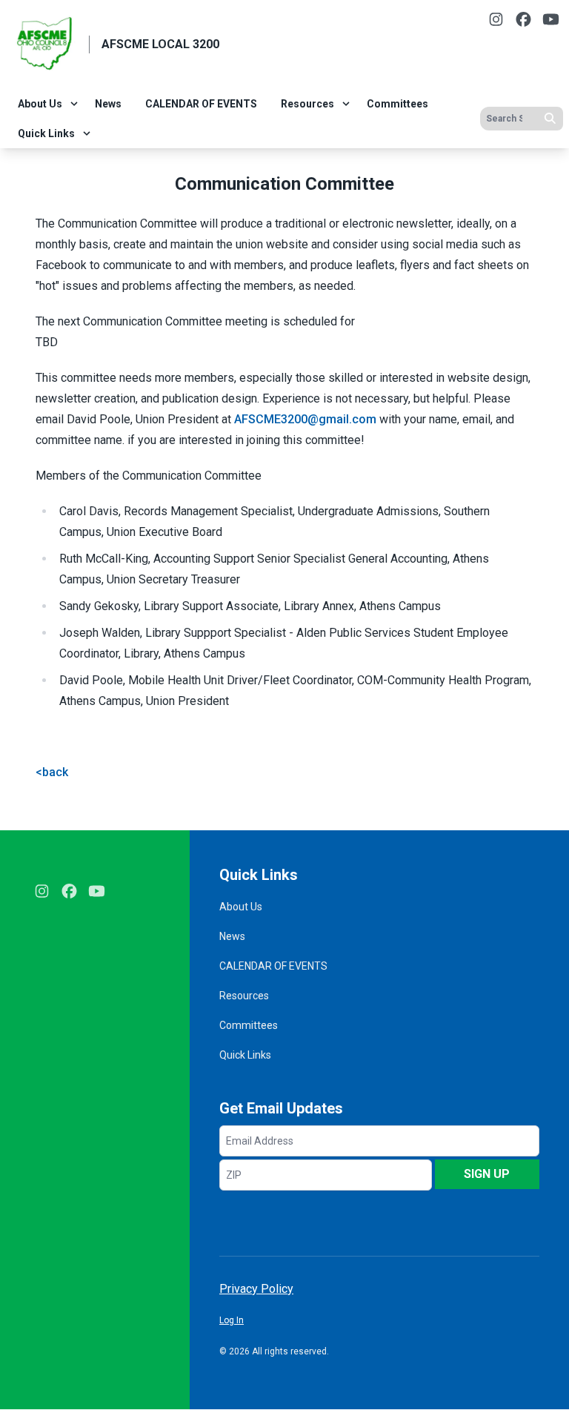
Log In (231, 1320)
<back (52, 772)
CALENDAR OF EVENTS (201, 104)
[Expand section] (74, 104)
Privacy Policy (256, 1289)
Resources (307, 104)
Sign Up (487, 1174)
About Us (40, 104)
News (108, 104)
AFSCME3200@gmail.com (305, 419)
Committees (397, 104)
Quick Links (46, 133)
